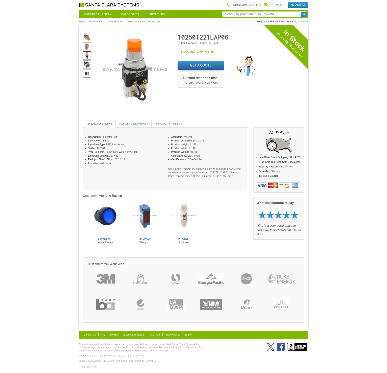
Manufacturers (96, 14)
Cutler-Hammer (223, 176)
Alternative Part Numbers (168, 123)
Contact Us (90, 334)
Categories (130, 14)
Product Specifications (100, 123)
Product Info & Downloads (133, 123)
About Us (156, 14)
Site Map (155, 334)
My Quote (298, 4)
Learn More (301, 21)
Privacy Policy (172, 334)
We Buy (114, 334)
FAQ (103, 334)
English (278, 5)
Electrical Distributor (134, 334)
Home (81, 21)
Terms (188, 334)
